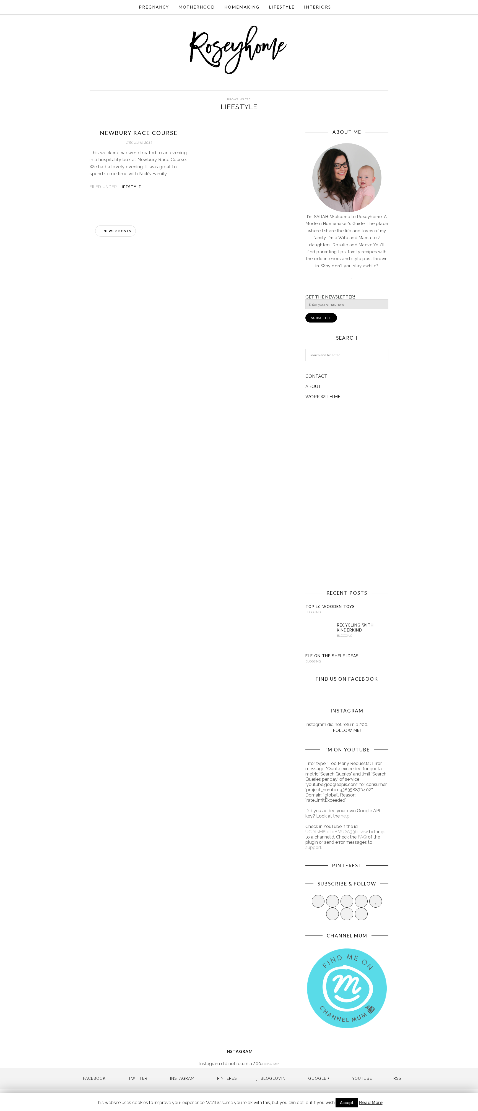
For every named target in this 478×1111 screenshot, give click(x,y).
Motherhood (196, 6)
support (313, 847)
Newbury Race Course (139, 132)
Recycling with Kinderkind (355, 627)
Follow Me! (347, 730)
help (345, 816)
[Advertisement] (346, 495)
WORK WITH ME (323, 396)
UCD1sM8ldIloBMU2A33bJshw (336, 831)
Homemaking (241, 6)
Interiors (317, 6)
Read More (371, 1102)
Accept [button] (347, 1102)
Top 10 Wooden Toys (330, 606)
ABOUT (313, 386)
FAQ (362, 837)
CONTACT (316, 376)
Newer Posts (117, 231)
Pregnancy (154, 6)
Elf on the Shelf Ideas (332, 656)
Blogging (313, 612)
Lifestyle (282, 6)
